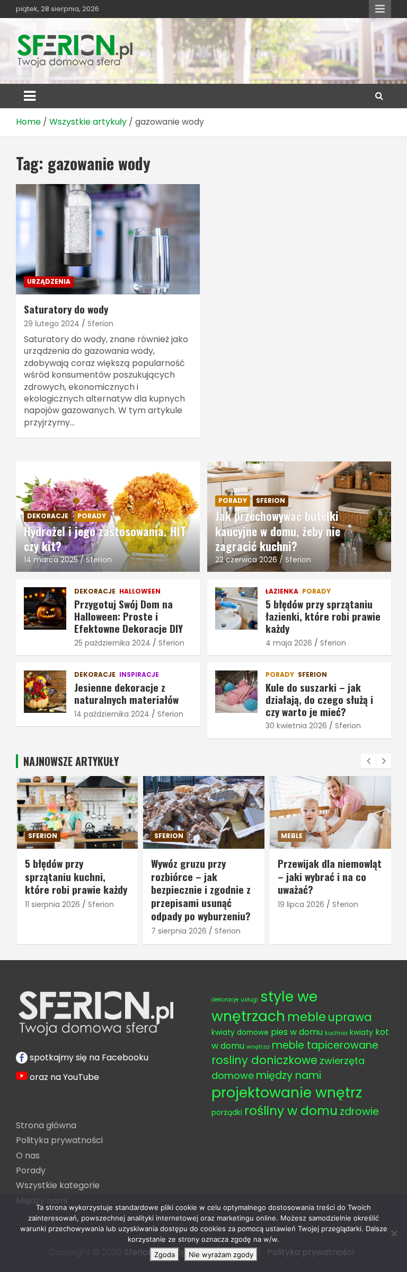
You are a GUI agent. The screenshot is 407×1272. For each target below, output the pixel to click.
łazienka (282, 591)
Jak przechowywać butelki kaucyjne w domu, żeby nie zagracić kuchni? (277, 530)
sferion (270, 500)
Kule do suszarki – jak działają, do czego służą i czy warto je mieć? (319, 699)
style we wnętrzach (264, 1006)
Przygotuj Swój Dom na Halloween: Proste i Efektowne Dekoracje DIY (128, 615)
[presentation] (368, 761)
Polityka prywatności (59, 1140)
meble (292, 835)
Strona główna (46, 1125)
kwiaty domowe (240, 1032)
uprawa (350, 1017)
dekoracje (47, 515)
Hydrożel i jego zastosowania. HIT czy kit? (105, 538)
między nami (288, 1075)
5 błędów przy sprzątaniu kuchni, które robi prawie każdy (76, 876)
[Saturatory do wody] (107, 239)
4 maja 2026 (289, 643)
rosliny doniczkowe (264, 1060)
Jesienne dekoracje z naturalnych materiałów (126, 693)
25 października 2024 (112, 643)
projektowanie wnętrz (286, 1092)
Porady (31, 1170)
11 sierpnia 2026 (52, 904)
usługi (249, 1000)
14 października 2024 (111, 714)
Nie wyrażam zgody (221, 1254)
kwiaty (361, 1032)
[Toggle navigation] (29, 96)
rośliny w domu (291, 1110)
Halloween (140, 591)
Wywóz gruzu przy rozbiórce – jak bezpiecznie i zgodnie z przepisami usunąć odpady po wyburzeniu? (201, 889)
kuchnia (336, 1033)
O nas (28, 1155)
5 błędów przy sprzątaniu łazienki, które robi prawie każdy (323, 615)
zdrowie (359, 1111)
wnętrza (258, 1047)
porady (91, 515)
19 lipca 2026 (301, 904)
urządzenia (48, 281)
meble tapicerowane (325, 1045)
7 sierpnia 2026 (179, 931)
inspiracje (139, 674)
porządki (226, 1113)
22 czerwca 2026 (246, 559)
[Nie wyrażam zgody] (393, 1233)
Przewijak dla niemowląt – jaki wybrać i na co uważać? (330, 876)
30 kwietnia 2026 (296, 725)
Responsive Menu (380, 9)
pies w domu (297, 1032)
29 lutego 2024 (51, 323)
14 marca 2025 (51, 559)
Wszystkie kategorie (58, 1185)
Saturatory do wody (66, 308)
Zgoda (164, 1254)
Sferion (100, 323)
